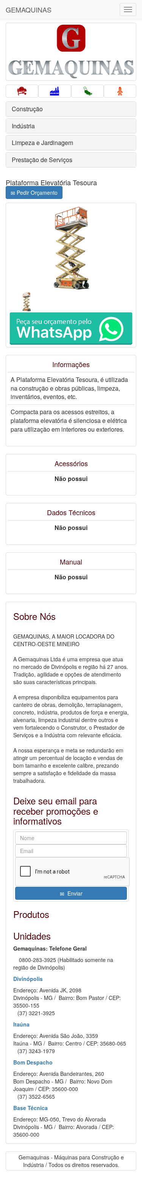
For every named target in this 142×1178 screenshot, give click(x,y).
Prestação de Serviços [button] (42, 159)
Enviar (73, 893)
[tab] (71, 109)
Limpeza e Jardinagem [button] (42, 142)
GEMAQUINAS (28, 9)
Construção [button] (27, 108)
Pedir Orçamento (36, 192)
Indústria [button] (23, 125)
